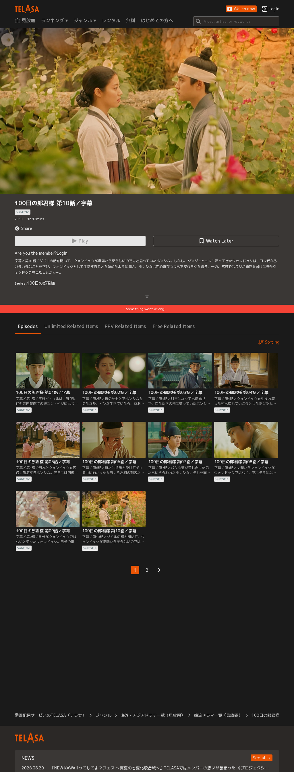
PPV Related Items (125, 326)
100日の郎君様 (41, 283)
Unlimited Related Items (71, 326)
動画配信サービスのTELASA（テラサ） (50, 715)
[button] (241, 9)
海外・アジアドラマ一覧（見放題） (153, 715)
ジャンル (103, 715)
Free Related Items (174, 326)
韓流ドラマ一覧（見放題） (218, 715)
